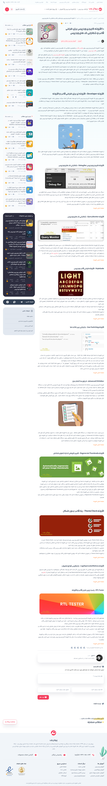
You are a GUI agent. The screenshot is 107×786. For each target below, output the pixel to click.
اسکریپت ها (55, 253)
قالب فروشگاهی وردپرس (22, 237)
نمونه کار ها (54, 2)
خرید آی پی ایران (29, 326)
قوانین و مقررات (39, 2)
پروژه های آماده (50, 9)
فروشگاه (84, 2)
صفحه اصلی (100, 2)
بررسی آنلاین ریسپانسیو (78, 773)
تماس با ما (91, 2)
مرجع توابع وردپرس (79, 776)
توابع (44, 572)
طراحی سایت (81, 767)
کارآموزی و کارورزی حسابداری (25, 321)
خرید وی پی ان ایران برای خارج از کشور (23, 331)
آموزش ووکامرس (99, 770)
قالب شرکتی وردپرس (22, 280)
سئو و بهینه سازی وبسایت (77, 770)
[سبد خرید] (12, 9)
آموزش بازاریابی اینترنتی (97, 776)
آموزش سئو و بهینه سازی (96, 773)
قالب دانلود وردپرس (18, 228)
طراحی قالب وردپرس (64, 2)
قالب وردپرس (82, 9)
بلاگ (47, 2)
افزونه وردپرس (69, 9)
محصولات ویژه (10, 237)
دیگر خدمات (81, 764)
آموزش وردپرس (99, 767)
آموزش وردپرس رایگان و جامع (84, 18)
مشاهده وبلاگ (11, 722)
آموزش (61, 9)
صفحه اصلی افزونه (98, 260)
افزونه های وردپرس (59, 55)
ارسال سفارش (75, 2)
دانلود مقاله (30, 316)
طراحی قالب (79, 48)
